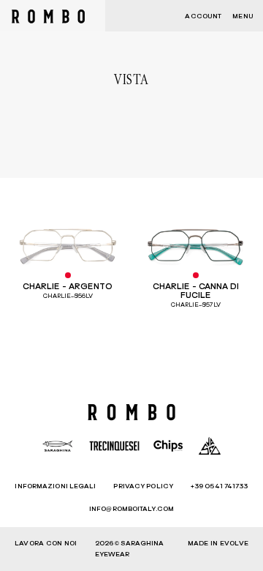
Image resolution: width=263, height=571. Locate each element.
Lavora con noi (46, 543)
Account (203, 16)
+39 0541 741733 (219, 486)
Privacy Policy (142, 486)
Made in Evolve (218, 543)
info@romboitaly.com (131, 509)
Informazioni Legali (55, 486)
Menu (242, 16)
